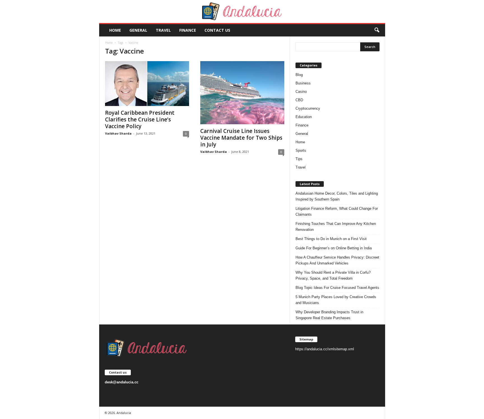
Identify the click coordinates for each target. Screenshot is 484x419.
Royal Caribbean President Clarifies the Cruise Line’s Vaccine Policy (139, 119)
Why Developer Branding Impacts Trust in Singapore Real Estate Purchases (329, 315)
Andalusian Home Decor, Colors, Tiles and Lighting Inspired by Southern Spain (336, 196)
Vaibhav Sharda (118, 133)
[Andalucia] (242, 11)
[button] (377, 30)
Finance (187, 30)
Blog (299, 75)
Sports (300, 150)
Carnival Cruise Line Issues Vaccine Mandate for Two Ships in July (241, 137)
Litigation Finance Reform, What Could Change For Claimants (336, 211)
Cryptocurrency (307, 108)
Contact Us (217, 30)
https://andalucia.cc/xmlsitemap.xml (324, 349)
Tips (298, 159)
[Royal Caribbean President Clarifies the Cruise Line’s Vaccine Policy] (147, 83)
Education (303, 117)
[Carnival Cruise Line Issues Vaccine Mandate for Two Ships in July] (242, 92)
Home (115, 30)
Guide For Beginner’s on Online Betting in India (333, 248)
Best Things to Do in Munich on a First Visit (331, 239)
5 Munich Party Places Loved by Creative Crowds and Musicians (335, 300)
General (138, 30)
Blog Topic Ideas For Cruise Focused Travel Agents (337, 288)
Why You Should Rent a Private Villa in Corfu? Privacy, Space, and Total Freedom (333, 275)
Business (303, 83)
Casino (301, 91)
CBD (299, 100)
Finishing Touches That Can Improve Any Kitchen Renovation (335, 227)
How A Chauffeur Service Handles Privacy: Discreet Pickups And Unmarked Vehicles (337, 260)
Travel (163, 30)
